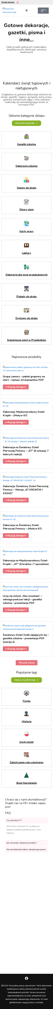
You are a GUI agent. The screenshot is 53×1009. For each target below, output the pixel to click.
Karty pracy (26, 231)
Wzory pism (26, 209)
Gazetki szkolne (26, 144)
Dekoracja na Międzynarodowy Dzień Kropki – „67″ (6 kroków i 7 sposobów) (26, 562)
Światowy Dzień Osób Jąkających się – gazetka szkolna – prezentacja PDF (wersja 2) (26, 638)
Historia (26, 721)
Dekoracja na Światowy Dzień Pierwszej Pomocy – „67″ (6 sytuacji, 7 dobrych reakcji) (26, 451)
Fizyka (26, 701)
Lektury (26, 253)
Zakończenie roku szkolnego (26, 762)
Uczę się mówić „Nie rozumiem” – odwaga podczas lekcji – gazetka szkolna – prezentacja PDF (22, 599)
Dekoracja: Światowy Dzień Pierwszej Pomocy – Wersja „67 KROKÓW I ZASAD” (25, 490)
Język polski (26, 742)
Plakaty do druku (26, 296)
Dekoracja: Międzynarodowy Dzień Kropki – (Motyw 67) (24, 413)
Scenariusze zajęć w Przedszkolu (26, 340)
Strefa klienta (7, 2)
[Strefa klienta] (17, 2)
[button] (26, 11)
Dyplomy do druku (26, 318)
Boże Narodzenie (26, 783)
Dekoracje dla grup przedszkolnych (27, 274)
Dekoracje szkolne (26, 166)
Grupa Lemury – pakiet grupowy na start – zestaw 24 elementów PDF (24, 378)
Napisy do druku (26, 187)
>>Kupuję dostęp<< (15, 386)
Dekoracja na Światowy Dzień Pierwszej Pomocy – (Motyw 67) (22, 526)
